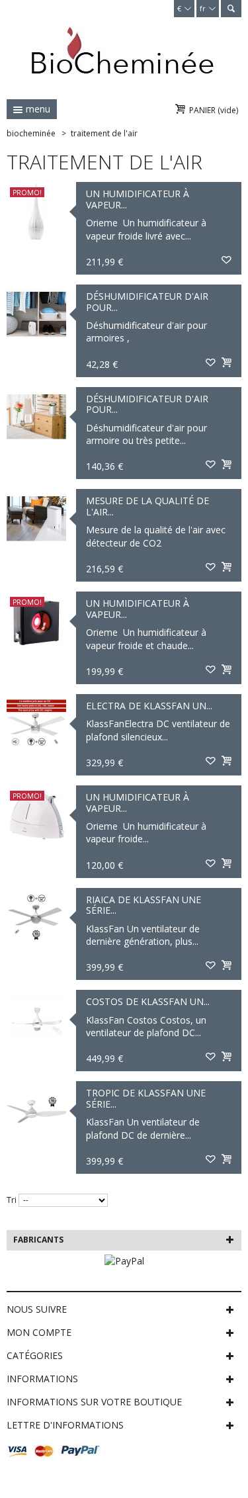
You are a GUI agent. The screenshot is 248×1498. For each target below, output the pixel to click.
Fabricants (38, 1239)
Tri (12, 1200)
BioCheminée (31, 133)
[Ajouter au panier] (226, 363)
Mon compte (39, 1332)
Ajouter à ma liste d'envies (226, 260)
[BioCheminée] (122, 49)
